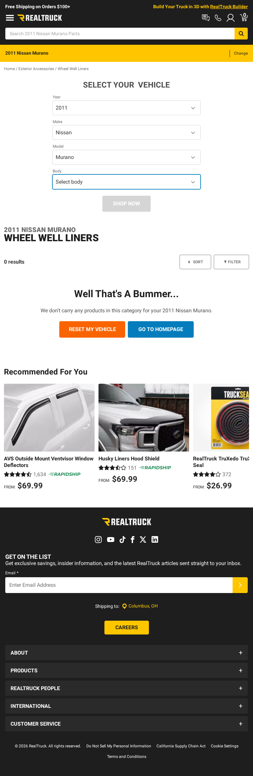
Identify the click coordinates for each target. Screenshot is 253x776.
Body (57, 171)
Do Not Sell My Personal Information (118, 746)
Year (57, 97)
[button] (126, 652)
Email (11, 573)
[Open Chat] (206, 17)
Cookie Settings (225, 746)
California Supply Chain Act (181, 746)
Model (58, 146)
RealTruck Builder (229, 6)
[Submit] (240, 585)
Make (57, 121)
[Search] (241, 33)
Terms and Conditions (126, 756)
